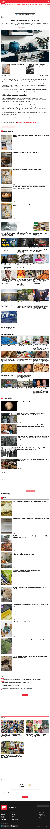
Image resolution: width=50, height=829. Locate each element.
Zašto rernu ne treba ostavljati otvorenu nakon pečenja (27, 169)
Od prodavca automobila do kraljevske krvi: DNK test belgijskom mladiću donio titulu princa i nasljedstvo (30, 425)
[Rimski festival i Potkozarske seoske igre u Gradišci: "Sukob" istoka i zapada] (9, 464)
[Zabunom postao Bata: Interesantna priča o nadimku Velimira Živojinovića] (30, 69)
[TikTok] (43, 806)
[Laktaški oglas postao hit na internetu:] (6, 142)
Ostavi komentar (30, 490)
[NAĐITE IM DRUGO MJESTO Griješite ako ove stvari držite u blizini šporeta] (6, 211)
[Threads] (40, 806)
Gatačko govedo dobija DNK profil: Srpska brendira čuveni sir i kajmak (16, 682)
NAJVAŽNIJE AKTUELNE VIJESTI (26, 123)
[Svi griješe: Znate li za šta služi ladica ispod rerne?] (6, 160)
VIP (33, 4)
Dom (2, 17)
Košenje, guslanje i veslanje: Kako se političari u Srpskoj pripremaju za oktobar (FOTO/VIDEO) (11, 756)
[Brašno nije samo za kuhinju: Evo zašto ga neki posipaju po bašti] (6, 509)
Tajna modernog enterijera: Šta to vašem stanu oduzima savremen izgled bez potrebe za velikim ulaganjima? (30, 553)
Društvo (9, 4)
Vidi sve (25, 694)
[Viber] (48, 806)
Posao (40, 817)
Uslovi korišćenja (43, 815)
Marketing (41, 812)
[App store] (14, 826)
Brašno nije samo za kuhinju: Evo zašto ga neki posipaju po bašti (29, 501)
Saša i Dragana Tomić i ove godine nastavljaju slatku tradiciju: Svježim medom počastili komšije (30, 414)
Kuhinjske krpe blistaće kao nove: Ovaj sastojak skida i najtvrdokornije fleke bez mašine (27, 571)
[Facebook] (38, 806)
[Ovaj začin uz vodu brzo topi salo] (6, 69)
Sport (29, 4)
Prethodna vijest (6, 75)
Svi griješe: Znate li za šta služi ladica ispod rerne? (26, 152)
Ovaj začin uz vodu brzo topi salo (17, 65)
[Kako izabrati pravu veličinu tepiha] (6, 629)
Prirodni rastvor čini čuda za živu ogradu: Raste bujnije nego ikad (30, 639)
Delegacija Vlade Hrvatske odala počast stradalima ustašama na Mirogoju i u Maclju (21, 679)
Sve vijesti (3, 4)
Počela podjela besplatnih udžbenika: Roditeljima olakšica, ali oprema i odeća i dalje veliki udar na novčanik (11, 735)
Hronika (14, 4)
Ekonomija (24, 4)
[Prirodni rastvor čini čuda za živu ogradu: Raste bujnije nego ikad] (6, 646)
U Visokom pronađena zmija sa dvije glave (10, 685)
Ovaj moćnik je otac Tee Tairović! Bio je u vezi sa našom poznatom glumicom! (17, 691)
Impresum (41, 814)
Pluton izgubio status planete (25, 401)
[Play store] (5, 826)
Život (45, 4)
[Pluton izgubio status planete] (9, 406)
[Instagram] (45, 806)
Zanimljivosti (15, 819)
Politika (19, 4)
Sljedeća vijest (44, 75)
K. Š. (19, 27)
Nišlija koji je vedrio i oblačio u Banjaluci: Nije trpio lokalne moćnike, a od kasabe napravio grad (32, 448)
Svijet (40, 4)
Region (36, 4)
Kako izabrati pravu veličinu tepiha (22, 622)
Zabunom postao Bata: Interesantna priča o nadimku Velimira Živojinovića (41, 66)
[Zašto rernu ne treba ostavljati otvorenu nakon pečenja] (6, 177)
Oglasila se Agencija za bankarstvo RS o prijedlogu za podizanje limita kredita (17, 688)
